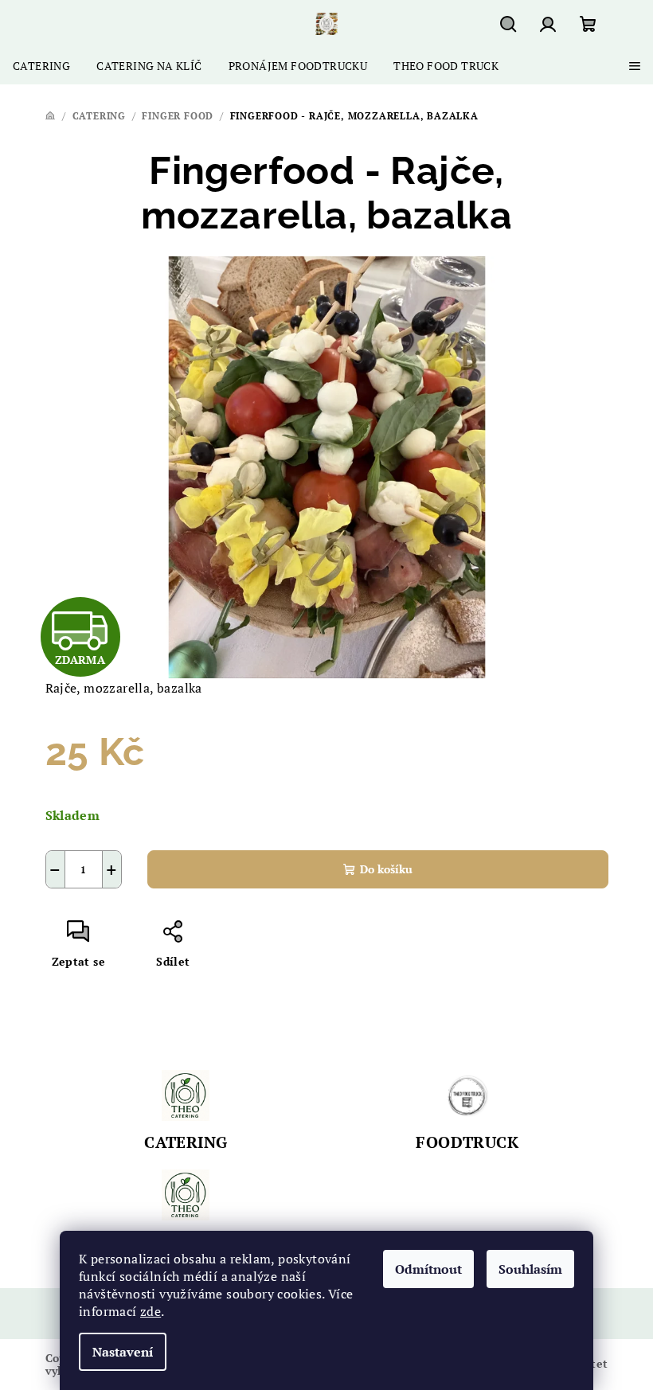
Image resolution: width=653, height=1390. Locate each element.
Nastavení (122, 1352)
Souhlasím (530, 1269)
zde (150, 1311)
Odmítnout (428, 1269)
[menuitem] (41, 66)
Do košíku (386, 869)
